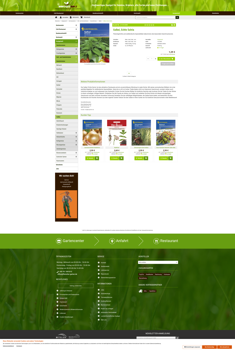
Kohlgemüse (60, 141)
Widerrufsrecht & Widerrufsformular (71, 309)
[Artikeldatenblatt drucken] (174, 25)
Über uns (104, 320)
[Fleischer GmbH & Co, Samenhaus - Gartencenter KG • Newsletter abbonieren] (177, 338)
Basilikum (59, 69)
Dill (57, 77)
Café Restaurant (59, 13)
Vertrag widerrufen (76, 286)
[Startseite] (56, 17)
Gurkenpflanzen (106, 301)
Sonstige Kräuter (61, 129)
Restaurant (169, 241)
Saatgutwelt (176, 13)
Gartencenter (20, 13)
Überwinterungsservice (108, 278)
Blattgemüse (60, 49)
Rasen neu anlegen (107, 309)
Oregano (59, 105)
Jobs (57, 169)
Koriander (59, 89)
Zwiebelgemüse (61, 149)
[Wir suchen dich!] (66, 218)
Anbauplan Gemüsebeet (108, 312)
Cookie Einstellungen (66, 317)
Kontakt (103, 263)
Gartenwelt (137, 13)
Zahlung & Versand (66, 291)
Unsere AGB (63, 298)
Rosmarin (59, 113)
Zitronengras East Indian (141, 147)
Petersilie (59, 109)
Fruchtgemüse (60, 53)
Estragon (59, 81)
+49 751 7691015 (65, 272)
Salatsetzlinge (105, 294)
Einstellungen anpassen (193, 347)
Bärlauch (59, 65)
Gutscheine (215, 13)
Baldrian (116, 147)
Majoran (58, 97)
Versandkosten (172, 54)
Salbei (58, 117)
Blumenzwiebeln (61, 153)
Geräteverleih (105, 266)
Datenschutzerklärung (8, 346)
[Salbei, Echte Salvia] (94, 62)
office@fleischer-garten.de (67, 274)
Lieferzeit (63, 313)
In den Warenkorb (165, 59)
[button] (158, 262)
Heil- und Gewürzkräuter (63, 57)
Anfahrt (122, 241)
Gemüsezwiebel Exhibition (92, 147)
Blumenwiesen (105, 305)
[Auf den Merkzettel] (172, 25)
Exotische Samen (61, 157)
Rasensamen (60, 161)
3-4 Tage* (161, 47)
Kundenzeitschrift (98, 13)
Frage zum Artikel (168, 64)
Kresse (58, 93)
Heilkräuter (59, 133)
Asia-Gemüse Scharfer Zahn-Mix (165, 147)
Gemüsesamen (60, 45)
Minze (58, 101)
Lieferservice (105, 270)
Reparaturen (105, 274)
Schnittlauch (60, 121)
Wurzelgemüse (60, 145)
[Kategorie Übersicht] (129, 73)
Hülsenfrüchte (60, 137)
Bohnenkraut (60, 73)
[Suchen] (177, 17)
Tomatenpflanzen (106, 297)
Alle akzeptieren (224, 347)
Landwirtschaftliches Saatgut (110, 316)
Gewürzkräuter (60, 61)
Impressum (63, 302)
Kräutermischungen (62, 125)
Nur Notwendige (209, 347)
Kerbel (58, 85)
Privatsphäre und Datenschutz (69, 294)
